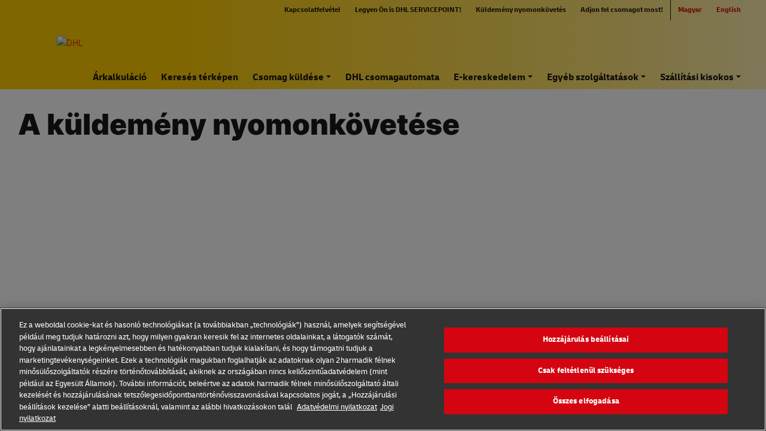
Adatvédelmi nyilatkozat (337, 407)
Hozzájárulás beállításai (586, 339)
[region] (383, 369)
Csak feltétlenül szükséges (586, 370)
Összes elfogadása (586, 401)
